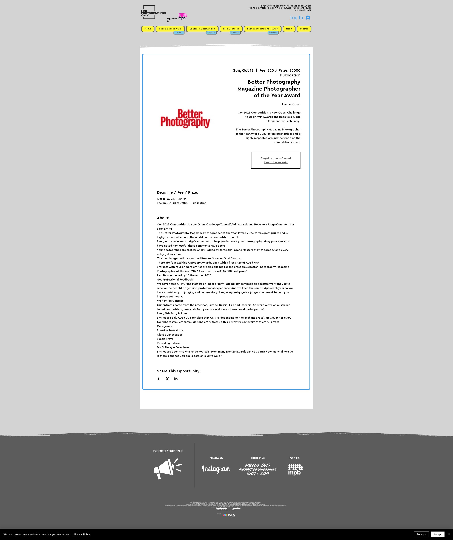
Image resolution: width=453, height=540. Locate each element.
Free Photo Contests (221, 518)
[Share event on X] (167, 378)
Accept (437, 534)
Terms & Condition (221, 508)
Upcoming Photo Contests (207, 518)
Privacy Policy (236, 508)
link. (285, 505)
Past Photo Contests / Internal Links (238, 518)
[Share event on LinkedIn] (176, 378)
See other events (276, 162)
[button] (289, 29)
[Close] (449, 534)
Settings (421, 534)
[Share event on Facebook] (158, 378)
